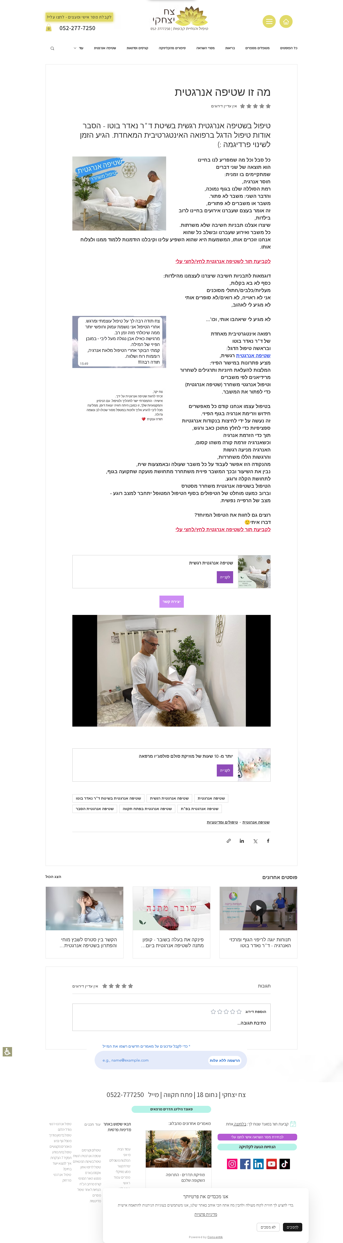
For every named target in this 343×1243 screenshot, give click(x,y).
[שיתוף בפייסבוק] (268, 840)
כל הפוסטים (288, 48)
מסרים (96, 1195)
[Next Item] (154, 1149)
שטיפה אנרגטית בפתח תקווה (147, 808)
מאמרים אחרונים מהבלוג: (190, 1123)
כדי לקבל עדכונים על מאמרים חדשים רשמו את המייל (145, 1046)
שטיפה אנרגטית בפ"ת (199, 808)
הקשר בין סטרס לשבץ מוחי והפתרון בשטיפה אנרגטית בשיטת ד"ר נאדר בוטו (89, 943)
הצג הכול (53, 876)
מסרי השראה (205, 48)
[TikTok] (284, 1164)
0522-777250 (125, 1094)
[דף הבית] (286, 21)
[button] (49, 27)
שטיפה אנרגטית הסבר (95, 808)
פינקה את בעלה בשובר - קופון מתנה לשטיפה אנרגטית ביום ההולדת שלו (173, 943)
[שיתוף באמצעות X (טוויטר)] (255, 840)
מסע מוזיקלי (123, 1171)
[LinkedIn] (258, 1164)
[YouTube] (271, 1164)
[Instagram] (232, 1164)
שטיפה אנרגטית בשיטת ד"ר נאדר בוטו (108, 798)
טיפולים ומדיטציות (222, 822)
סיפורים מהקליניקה (172, 48)
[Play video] (171, 671)
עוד (81, 48)
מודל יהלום (64, 1129)
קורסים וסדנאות (137, 48)
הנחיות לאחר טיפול (89, 1189)
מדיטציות (95, 1200)
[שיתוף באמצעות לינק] (228, 840)
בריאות (230, 48)
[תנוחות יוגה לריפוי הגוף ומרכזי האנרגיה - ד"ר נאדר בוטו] (258, 908)
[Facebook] (245, 1164)
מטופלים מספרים (257, 48)
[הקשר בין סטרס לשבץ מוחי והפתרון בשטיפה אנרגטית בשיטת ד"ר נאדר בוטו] (84, 908)
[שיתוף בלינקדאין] (241, 840)
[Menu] (269, 21)
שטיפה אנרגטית (105, 48)
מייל (151, 1094)
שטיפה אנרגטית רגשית (169, 798)
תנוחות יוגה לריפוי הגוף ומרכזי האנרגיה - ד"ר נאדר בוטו (260, 943)
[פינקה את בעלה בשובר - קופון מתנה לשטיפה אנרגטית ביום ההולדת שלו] (171, 908)
